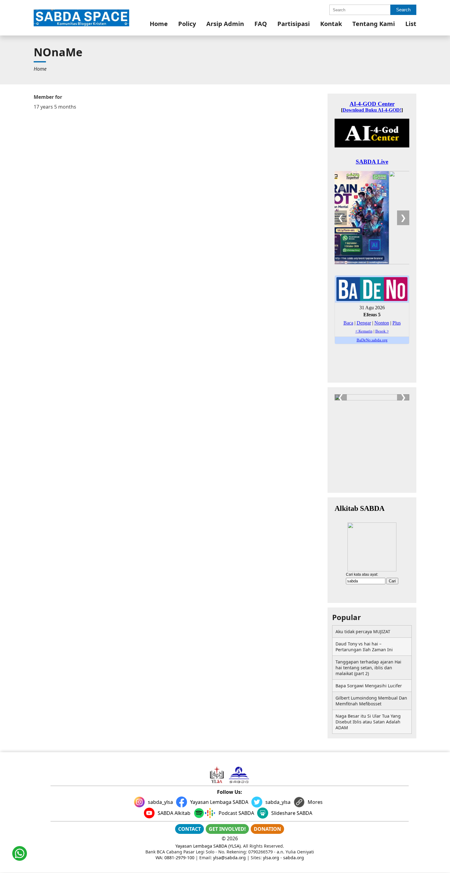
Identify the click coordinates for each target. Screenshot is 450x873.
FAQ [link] (260, 24)
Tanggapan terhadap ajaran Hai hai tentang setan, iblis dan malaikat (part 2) (368, 667)
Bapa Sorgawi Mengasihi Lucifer (369, 686)
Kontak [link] (331, 24)
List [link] (410, 24)
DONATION (267, 829)
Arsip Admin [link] (225, 24)
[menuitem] (158, 23)
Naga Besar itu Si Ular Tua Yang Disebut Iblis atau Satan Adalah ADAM (368, 721)
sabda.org (293, 857)
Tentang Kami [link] (373, 24)
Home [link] (159, 24)
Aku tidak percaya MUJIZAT (363, 631)
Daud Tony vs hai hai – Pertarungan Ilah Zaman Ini (364, 646)
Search (403, 9)
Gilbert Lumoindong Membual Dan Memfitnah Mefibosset (371, 701)
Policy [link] (187, 24)
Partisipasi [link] (293, 24)
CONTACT (189, 829)
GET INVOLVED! (227, 829)
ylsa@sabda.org (229, 857)
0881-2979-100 (179, 857)
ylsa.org (271, 857)
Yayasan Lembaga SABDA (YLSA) (208, 846)
